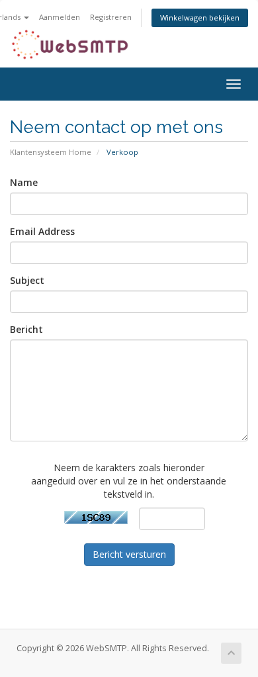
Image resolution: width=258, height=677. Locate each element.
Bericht (26, 329)
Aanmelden (59, 17)
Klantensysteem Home (50, 152)
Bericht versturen (129, 554)
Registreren (111, 17)
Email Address (42, 231)
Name (24, 182)
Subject (27, 280)
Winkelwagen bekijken (199, 18)
